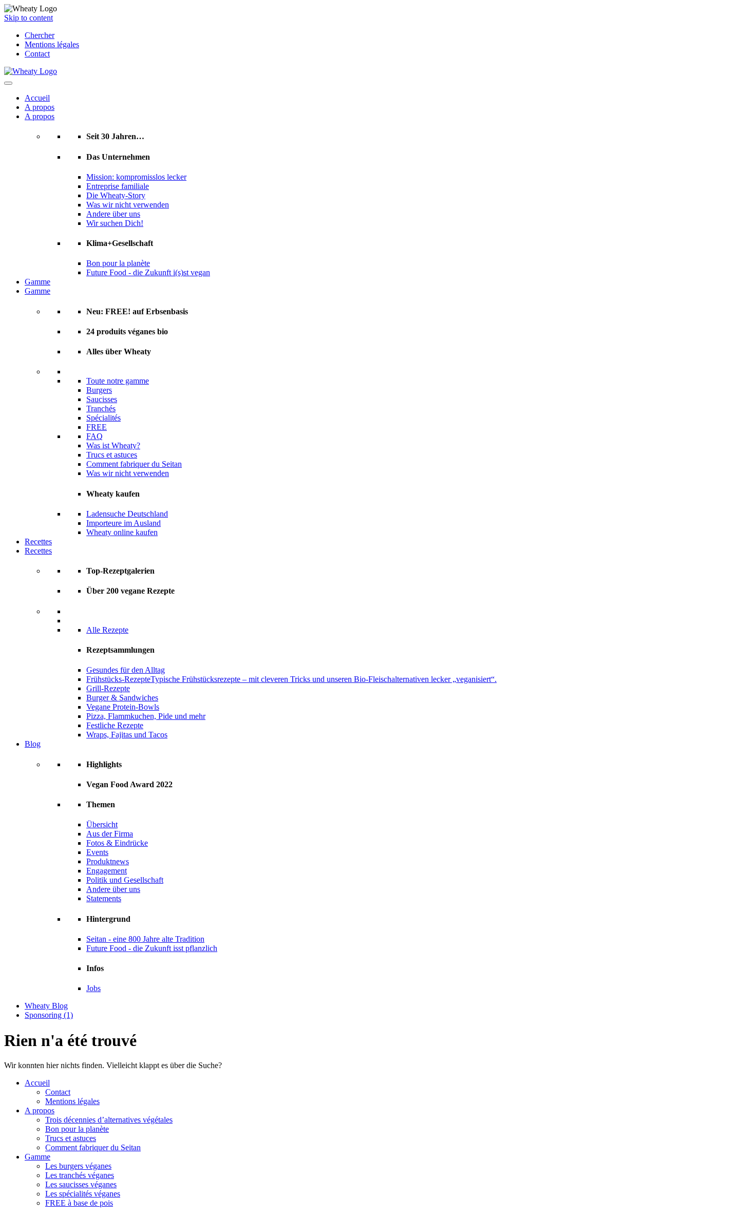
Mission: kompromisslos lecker (136, 177)
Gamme (37, 281)
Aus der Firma (109, 833)
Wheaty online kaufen (122, 532)
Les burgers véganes (78, 1166)
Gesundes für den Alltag (125, 670)
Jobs (93, 988)
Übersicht (102, 824)
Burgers (99, 390)
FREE (96, 427)
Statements (103, 898)
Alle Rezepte (107, 629)
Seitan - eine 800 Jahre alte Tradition (145, 939)
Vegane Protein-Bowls (122, 706)
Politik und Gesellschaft (124, 880)
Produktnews (107, 861)
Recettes (38, 541)
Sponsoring (49, 1015)
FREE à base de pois (79, 1203)
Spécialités (103, 417)
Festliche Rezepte (114, 725)
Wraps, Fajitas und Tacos (126, 734)
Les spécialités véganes (82, 1193)
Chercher (39, 35)
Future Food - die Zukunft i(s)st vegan (148, 272)
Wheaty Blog (46, 1005)
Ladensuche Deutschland (127, 513)
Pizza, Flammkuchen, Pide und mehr (145, 716)
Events (97, 852)
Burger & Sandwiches (122, 697)
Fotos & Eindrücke (117, 843)
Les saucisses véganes (81, 1184)
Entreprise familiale (117, 186)
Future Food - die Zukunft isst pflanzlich (151, 948)
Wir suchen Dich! (114, 223)
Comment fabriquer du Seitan (134, 464)
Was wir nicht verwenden (127, 204)
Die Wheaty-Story (115, 195)
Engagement (106, 870)
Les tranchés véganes (79, 1175)
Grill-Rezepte (108, 688)
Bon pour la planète (118, 263)
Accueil (37, 97)
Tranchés (101, 408)
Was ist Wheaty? (113, 445)
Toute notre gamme (117, 380)
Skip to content (28, 17)
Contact (37, 53)
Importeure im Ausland (123, 523)
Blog (33, 743)
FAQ (94, 436)
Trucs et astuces (111, 454)
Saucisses (101, 399)
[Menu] (8, 83)
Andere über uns (113, 214)
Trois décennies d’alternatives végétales (109, 1119)
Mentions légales (52, 44)
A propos (39, 107)
